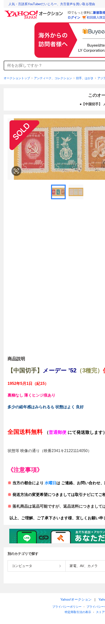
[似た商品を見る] (16, 171)
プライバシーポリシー (67, 606)
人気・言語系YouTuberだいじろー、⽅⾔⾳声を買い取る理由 (52, 4)
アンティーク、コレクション (53, 78)
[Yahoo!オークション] (34, 12)
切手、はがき (85, 78)
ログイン (74, 17)
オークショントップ (17, 78)
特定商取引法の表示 (78, 612)
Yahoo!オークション (76, 599)
